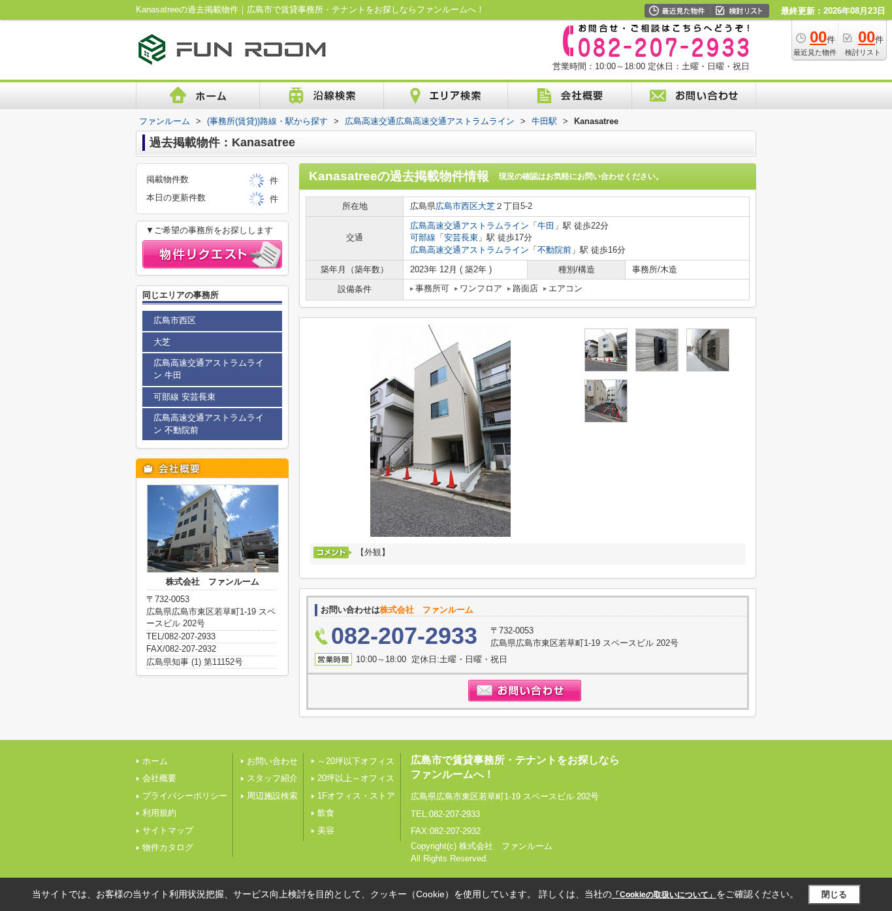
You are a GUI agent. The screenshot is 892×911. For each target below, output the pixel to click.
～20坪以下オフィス (355, 761)
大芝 (486, 206)
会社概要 (159, 778)
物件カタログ (167, 847)
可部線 (423, 237)
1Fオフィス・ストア (356, 796)
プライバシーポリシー (184, 796)
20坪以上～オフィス (355, 778)
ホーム (155, 761)
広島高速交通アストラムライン (469, 226)
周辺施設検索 (272, 796)
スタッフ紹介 (272, 778)
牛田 (545, 226)
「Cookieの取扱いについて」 (664, 894)
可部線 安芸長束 (184, 397)
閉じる (834, 894)
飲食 (325, 813)
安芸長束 (461, 237)
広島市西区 (457, 206)
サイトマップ (167, 830)
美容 (325, 830)
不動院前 (554, 250)
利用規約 (159, 813)
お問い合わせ (272, 761)
